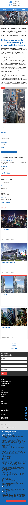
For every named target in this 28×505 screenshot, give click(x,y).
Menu (5, 9)
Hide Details (4, 501)
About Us (2, 390)
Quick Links (14, 9)
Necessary (8, 435)
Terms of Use (3, 423)
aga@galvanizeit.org (4, 418)
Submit (3, 373)
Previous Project (14, 340)
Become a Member (4, 403)
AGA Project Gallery (4, 400)
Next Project (14, 348)
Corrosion (3, 379)
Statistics (5, 486)
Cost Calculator (4, 394)
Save (11, 501)
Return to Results (14, 344)
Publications (3, 398)
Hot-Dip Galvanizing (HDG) (6, 381)
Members (2, 401)
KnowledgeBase (3, 388)
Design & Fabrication (5, 383)
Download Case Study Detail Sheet (9, 152)
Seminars (2, 396)
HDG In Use (3, 385)
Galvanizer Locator (4, 392)
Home (2, 377)
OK (20, 501)
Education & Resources (5, 387)
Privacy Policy (3, 424)
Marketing (5, 491)
